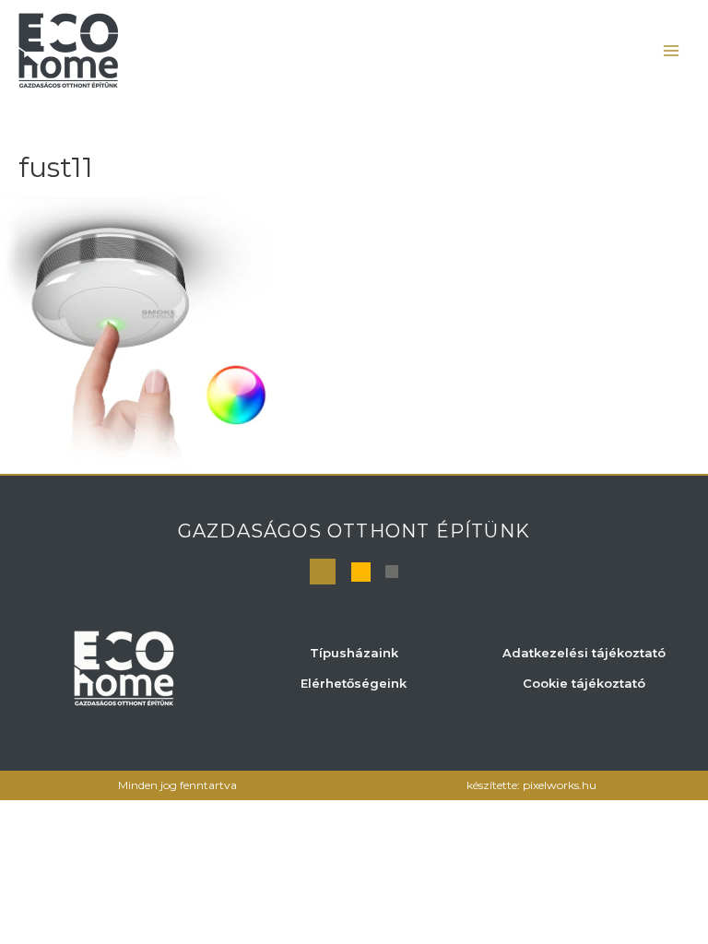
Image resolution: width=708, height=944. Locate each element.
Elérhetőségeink (354, 683)
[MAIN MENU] (671, 50)
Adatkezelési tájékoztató (584, 652)
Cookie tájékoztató (584, 683)
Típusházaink (354, 652)
